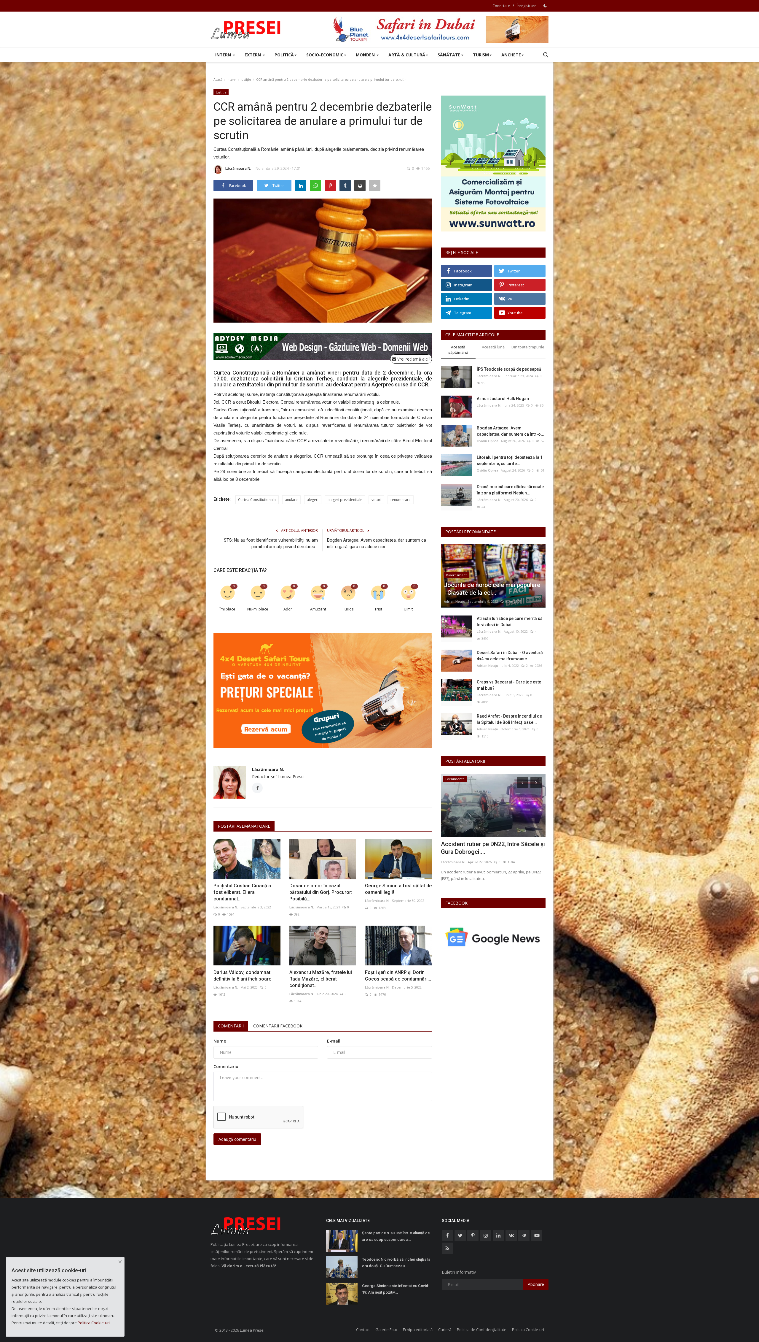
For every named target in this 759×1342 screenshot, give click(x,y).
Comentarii (231, 1026)
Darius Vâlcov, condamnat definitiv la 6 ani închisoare (242, 976)
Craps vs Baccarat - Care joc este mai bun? (509, 685)
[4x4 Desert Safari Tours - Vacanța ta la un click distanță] (440, 29)
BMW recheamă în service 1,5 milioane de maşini (492, 847)
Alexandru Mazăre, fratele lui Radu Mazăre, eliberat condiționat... (320, 979)
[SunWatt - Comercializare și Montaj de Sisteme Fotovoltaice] (493, 163)
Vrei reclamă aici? (413, 359)
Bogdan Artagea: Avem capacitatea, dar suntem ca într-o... (510, 431)
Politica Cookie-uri (528, 1329)
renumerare (400, 499)
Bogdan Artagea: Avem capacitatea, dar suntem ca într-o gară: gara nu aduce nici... (376, 543)
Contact (363, 1329)
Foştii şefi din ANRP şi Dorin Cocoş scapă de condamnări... (398, 976)
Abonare (536, 1284)
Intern (231, 79)
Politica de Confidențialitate (481, 1329)
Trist (378, 609)
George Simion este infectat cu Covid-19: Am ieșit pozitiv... (396, 1289)
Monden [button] (366, 55)
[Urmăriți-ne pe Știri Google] (493, 937)
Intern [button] (223, 55)
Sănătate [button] (449, 55)
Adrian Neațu (454, 601)
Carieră (444, 1329)
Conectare (501, 5)
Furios (348, 609)
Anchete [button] (511, 55)
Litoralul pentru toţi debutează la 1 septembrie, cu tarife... (510, 460)
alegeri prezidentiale (345, 499)
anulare (291, 499)
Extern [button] (253, 55)
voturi (376, 499)
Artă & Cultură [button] (406, 55)
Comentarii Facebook (277, 1026)
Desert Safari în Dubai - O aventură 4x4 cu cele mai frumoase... (510, 655)
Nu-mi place (257, 609)
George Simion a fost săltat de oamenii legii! (398, 889)
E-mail (333, 1041)
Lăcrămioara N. (238, 168)
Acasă (217, 79)
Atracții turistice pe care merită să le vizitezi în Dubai (510, 621)
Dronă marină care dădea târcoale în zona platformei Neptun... (510, 489)
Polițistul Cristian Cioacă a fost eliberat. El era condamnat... (242, 892)
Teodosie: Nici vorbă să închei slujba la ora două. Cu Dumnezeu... (396, 1262)
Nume (219, 1041)
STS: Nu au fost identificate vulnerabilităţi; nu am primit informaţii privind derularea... (271, 543)
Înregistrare (526, 5)
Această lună (493, 347)
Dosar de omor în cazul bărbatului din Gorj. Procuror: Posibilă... (320, 892)
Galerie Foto (386, 1329)
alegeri (312, 499)
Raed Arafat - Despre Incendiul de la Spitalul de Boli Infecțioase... (509, 719)
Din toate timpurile (527, 347)
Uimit (408, 609)
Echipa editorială (418, 1329)
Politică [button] (284, 55)
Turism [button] (481, 55)
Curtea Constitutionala (257, 499)
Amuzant (318, 609)
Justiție (245, 79)
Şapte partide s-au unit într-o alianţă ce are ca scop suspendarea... (396, 1236)
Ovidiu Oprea (487, 441)
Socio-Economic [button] (324, 55)
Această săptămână (458, 349)
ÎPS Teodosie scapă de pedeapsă (509, 369)
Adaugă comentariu (237, 1139)
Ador (287, 609)
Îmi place (227, 609)
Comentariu (225, 1066)
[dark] (545, 5)
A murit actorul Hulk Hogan (503, 398)
